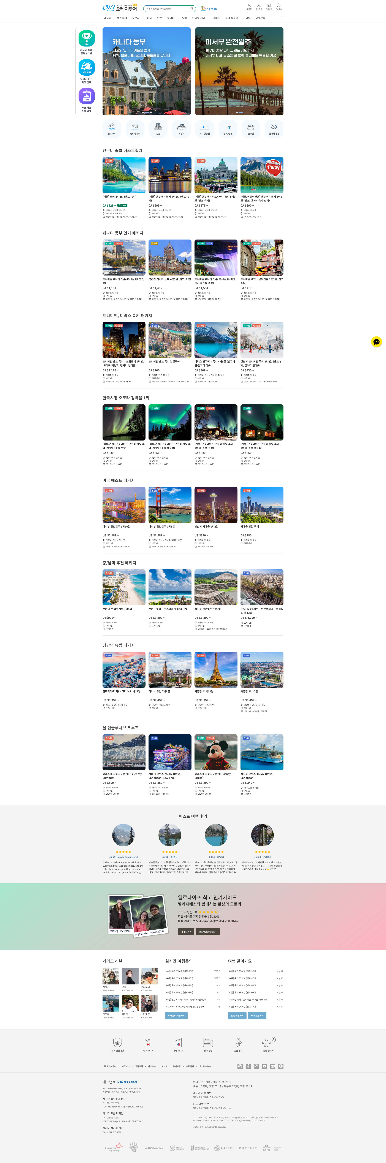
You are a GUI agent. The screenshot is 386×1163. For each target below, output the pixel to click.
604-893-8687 (128, 1081)
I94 (229, 1108)
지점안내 (126, 1066)
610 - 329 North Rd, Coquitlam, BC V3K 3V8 (123, 1106)
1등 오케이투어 (109, 1066)
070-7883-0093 (135, 1088)
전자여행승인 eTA (217, 1097)
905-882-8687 (113, 1117)
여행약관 (190, 1066)
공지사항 (177, 1066)
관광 (195, 1097)
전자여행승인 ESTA (218, 1108)
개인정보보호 (205, 1066)
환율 (200, 1097)
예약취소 (152, 1066)
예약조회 (139, 1066)
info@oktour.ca (239, 1117)
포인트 (164, 1066)
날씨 (206, 1097)
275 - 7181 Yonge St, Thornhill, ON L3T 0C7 (123, 1121)
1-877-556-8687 (115, 1088)
